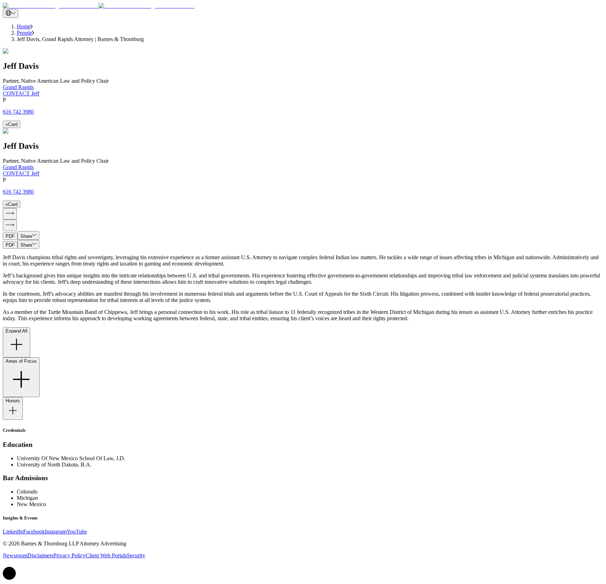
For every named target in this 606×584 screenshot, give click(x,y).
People (24, 33)
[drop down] (10, 13)
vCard (12, 124)
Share (26, 236)
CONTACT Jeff (21, 93)
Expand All (16, 331)
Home (24, 26)
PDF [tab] (10, 236)
